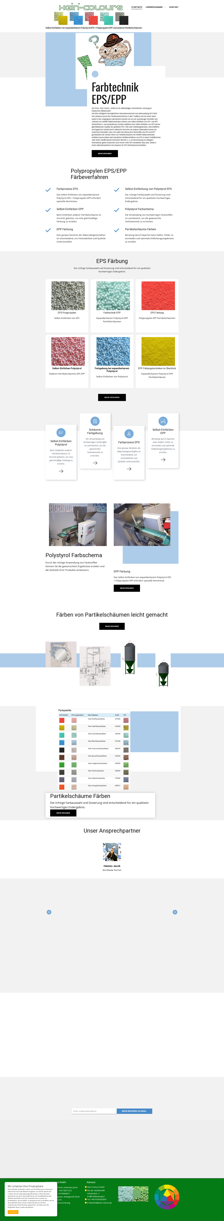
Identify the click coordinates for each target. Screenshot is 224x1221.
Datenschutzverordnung (59, 1203)
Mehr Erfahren (105, 153)
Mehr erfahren (111, 397)
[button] (49, 912)
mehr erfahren (112, 626)
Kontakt (173, 7)
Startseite (136, 7)
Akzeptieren (13, 1212)
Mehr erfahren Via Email (134, 1111)
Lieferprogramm (154, 7)
